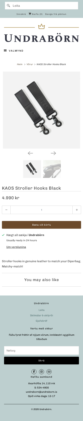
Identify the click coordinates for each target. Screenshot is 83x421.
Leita (42, 310)
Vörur (30, 64)
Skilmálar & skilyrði (41, 315)
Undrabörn (45, 409)
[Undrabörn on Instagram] (41, 371)
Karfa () (37, 14)
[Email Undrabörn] (49, 371)
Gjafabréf (41, 320)
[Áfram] (9, 5)
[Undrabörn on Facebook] (33, 371)
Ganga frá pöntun (55, 14)
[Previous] (30, 153)
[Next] (53, 153)
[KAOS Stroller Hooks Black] (41, 110)
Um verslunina (16, 247)
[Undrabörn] (41, 33)
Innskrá (21, 14)
